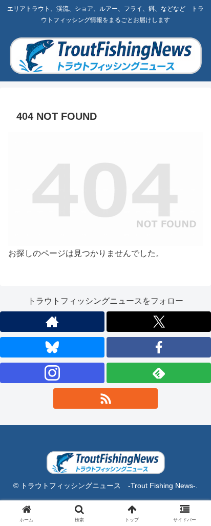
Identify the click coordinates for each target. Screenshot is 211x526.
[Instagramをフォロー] (52, 373)
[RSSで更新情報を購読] (105, 398)
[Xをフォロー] (159, 321)
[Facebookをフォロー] (159, 347)
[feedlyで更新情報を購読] (159, 373)
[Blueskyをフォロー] (52, 347)
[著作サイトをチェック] (52, 321)
